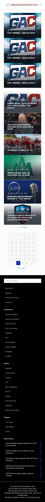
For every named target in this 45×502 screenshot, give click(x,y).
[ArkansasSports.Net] (22, 4)
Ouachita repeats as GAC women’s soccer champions (20, 452)
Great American (10, 324)
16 (25, 243)
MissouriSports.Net (15, 488)
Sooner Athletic (10, 342)
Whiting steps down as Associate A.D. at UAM (18, 174)
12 (33, 239)
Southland (8, 352)
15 (20, 243)
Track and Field (10, 401)
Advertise (8, 293)
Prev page (23, 227)
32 (16, 255)
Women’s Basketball (12, 410)
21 (20, 247)
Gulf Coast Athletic (11, 328)
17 (29, 243)
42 (33, 259)
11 (29, 239)
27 (20, 251)
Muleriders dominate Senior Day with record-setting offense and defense (20, 467)
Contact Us (9, 302)
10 (25, 239)
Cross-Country (10, 373)
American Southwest (12, 319)
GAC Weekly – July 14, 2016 (21, 58)
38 (16, 259)
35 (29, 255)
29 (29, 251)
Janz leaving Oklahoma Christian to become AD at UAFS (20, 126)
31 (12, 255)
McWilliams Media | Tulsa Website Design (26, 497)
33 (20, 255)
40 (25, 259)
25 (12, 251)
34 (25, 255)
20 (16, 247)
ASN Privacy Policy (11, 298)
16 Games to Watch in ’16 (19, 150)
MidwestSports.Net (29, 488)
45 (27, 263)
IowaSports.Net (29, 486)
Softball (7, 396)
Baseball (8, 368)
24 (33, 247)
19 (12, 247)
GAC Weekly (9, 427)
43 (18, 263)
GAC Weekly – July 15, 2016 (21, 33)
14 (16, 243)
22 (25, 247)
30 (33, 251)
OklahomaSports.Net (30, 491)
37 (12, 259)
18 (33, 243)
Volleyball (8, 405)
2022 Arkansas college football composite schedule (19, 475)
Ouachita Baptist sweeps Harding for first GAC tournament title (21, 444)
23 (29, 247)
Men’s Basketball (11, 387)
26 (16, 251)
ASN (11, 30)
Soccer (7, 391)
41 (29, 259)
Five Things (9, 422)
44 (22, 263)
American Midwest (11, 314)
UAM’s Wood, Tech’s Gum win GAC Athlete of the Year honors (22, 105)
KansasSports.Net (16, 486)
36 (33, 255)
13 (12, 243)
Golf (6, 382)
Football (7, 378)
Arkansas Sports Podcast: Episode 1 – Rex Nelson (20, 197)
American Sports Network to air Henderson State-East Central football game (21, 217)
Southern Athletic (11, 347)
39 (20, 259)
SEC (6, 338)
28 (25, 251)
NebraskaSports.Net (15, 491)
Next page (21, 268)
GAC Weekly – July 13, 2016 (21, 83)
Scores (7, 431)
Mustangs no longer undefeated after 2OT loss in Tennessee (22, 459)
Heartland (8, 333)
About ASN (9, 288)
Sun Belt (8, 356)
